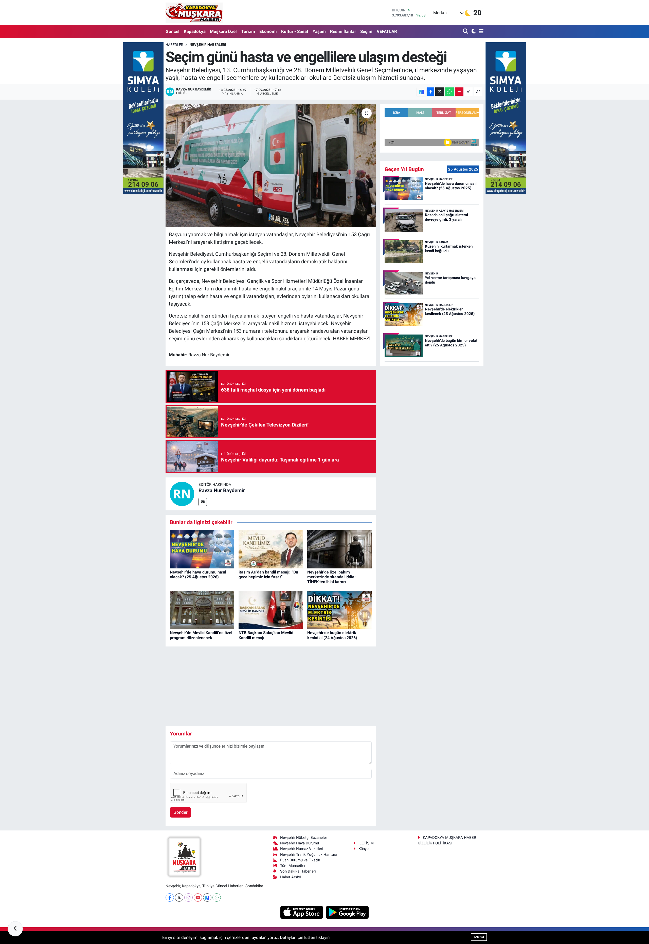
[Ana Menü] (480, 31)
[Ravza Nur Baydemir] (182, 493)
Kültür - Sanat (294, 31)
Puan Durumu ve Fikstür (300, 860)
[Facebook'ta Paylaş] (430, 91)
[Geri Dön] (15, 928)
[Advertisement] (270, 686)
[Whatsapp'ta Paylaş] (449, 91)
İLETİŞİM (366, 843)
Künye (363, 848)
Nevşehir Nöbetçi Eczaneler (303, 837)
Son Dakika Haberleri (298, 871)
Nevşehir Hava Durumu (299, 843)
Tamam (479, 936)
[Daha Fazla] (459, 91)
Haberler (174, 45)
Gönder (180, 812)
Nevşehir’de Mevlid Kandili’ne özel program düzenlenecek (201, 635)
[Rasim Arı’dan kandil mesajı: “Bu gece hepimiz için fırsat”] (271, 548)
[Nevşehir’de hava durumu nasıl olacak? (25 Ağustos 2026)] (202, 548)
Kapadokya (195, 31)
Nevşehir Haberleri (208, 45)
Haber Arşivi (290, 877)
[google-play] (347, 911)
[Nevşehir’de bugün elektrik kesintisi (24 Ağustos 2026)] (339, 609)
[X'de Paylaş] (439, 91)
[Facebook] (170, 897)
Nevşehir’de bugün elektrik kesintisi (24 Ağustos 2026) (332, 635)
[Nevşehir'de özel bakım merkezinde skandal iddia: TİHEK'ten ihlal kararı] (339, 548)
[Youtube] (198, 897)
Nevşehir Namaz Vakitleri (301, 848)
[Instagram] (188, 897)
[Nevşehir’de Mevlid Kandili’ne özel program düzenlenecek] (202, 609)
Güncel (172, 31)
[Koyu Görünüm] (473, 31)
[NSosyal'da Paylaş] (421, 91)
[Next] (207, 897)
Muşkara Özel (223, 31)
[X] (179, 897)
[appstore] (302, 911)
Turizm (248, 31)
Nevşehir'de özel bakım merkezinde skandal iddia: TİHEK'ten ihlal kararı (331, 577)
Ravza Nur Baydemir (222, 490)
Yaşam (319, 31)
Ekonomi (268, 31)
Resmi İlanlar (343, 31)
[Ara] (466, 31)
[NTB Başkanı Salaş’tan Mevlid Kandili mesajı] (271, 609)
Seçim (366, 31)
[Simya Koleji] (143, 117)
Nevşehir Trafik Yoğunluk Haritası (308, 854)
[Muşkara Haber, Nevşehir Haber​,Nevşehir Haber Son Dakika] (194, 12)
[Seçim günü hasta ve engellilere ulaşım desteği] (271, 165)
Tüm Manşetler (292, 865)
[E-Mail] (203, 502)
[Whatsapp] (216, 897)
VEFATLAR (387, 31)
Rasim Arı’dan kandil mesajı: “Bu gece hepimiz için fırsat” (268, 574)
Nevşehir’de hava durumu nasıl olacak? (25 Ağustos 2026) (198, 574)
